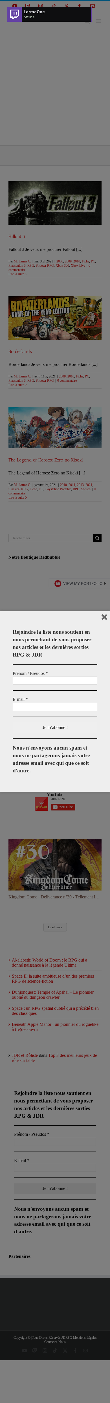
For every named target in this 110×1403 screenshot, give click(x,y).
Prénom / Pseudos (30, 673)
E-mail (20, 699)
